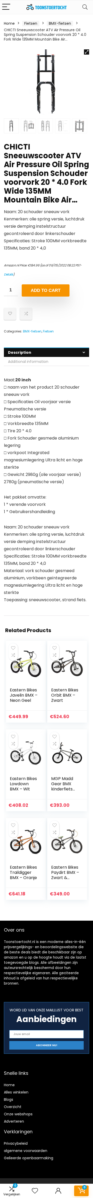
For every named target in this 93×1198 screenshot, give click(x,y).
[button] (86, 52)
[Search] (85, 7)
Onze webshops (18, 1114)
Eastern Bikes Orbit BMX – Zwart (64, 695)
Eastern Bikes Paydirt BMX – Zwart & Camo (65, 875)
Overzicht (12, 1106)
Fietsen (30, 23)
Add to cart (45, 290)
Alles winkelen (16, 1092)
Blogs (8, 1099)
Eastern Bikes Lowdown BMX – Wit (23, 784)
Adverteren (14, 1121)
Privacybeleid (16, 1143)
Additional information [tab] (28, 361)
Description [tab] (19, 352)
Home (9, 23)
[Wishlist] (35, 1191)
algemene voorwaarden (25, 1150)
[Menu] (6, 7)
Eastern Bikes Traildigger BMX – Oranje (23, 872)
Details (8, 274)
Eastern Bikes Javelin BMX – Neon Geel (23, 695)
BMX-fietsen (60, 23)
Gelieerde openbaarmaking (28, 1158)
